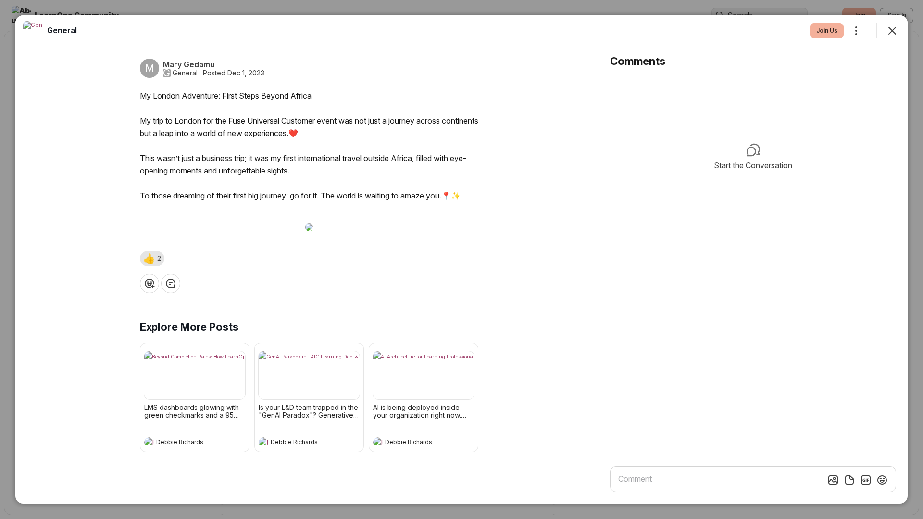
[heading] (185, 443)
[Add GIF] (865, 480)
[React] (149, 283)
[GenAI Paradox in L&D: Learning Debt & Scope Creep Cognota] (309, 375)
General (185, 73)
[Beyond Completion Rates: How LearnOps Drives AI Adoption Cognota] (195, 375)
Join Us (826, 30)
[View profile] (149, 442)
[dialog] (461, 259)
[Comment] (170, 283)
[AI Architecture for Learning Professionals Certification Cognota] (423, 375)
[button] (152, 258)
